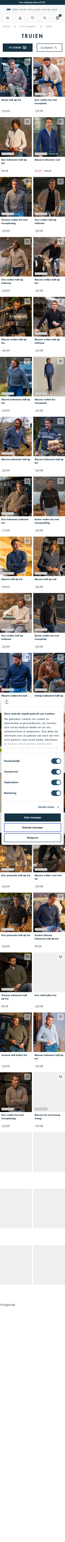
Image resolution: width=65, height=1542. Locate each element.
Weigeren (32, 837)
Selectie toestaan (32, 827)
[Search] (44, 17)
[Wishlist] (32, 17)
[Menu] (7, 17)
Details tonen (46, 806)
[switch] (56, 771)
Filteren (15, 47)
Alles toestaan (32, 817)
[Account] (20, 17)
